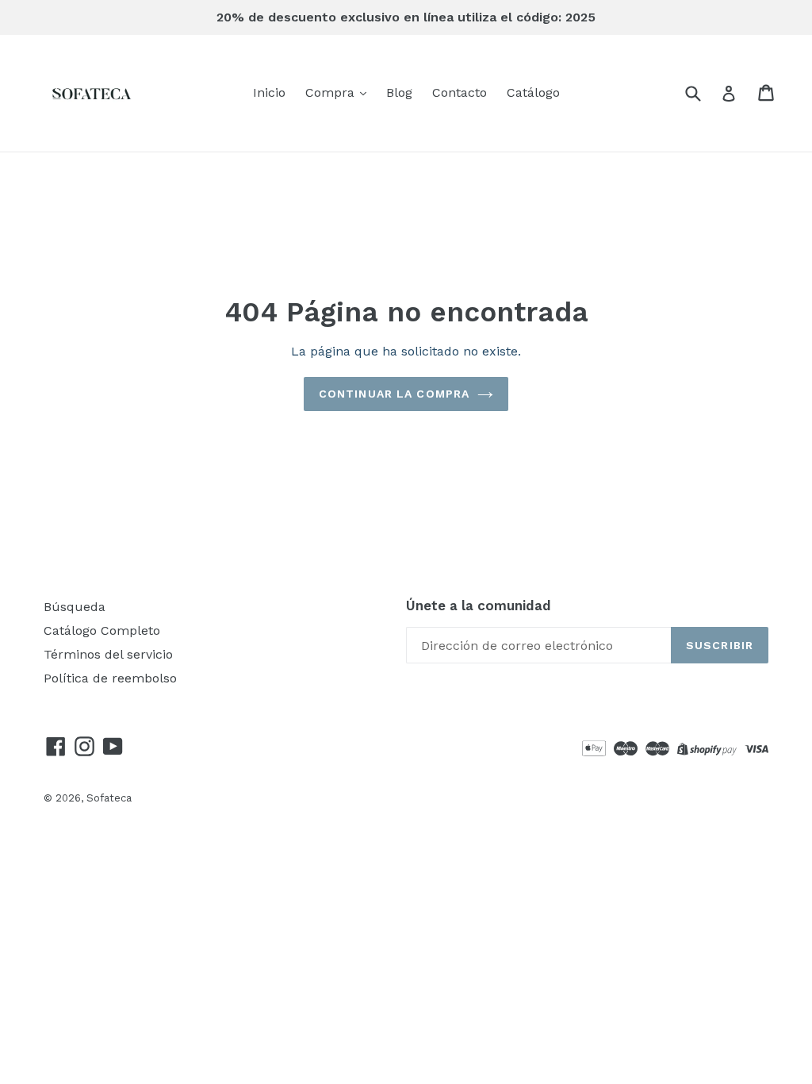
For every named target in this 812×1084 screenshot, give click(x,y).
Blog (399, 92)
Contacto (459, 92)
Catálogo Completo (102, 630)
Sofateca (109, 798)
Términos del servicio (108, 654)
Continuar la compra (394, 393)
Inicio (269, 92)
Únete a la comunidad (478, 605)
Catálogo (533, 92)
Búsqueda (74, 606)
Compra (331, 92)
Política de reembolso (110, 678)
